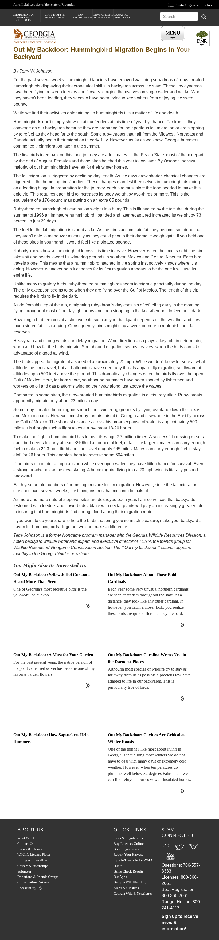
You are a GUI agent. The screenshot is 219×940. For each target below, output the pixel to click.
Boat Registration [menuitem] (126, 849)
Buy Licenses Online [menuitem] (129, 844)
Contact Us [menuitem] (25, 844)
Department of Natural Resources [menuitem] (23, 17)
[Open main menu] (173, 33)
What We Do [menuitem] (26, 838)
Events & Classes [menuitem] (29, 849)
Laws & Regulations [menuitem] (128, 838)
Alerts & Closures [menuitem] (126, 888)
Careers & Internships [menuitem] (32, 866)
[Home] (36, 35)
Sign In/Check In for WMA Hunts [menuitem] (133, 863)
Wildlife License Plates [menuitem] (33, 855)
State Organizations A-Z (194, 5)
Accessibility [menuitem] (26, 888)
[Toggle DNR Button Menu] (202, 38)
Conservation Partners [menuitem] (33, 882)
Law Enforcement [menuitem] (82, 16)
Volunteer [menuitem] (24, 871)
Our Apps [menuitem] (120, 877)
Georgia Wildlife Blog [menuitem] (130, 882)
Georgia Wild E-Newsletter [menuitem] (133, 893)
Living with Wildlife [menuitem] (32, 860)
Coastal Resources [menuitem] (122, 16)
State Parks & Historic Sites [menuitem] (54, 16)
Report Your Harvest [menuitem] (128, 855)
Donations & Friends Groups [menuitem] (37, 877)
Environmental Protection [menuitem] (103, 16)
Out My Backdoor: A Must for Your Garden (53, 654)
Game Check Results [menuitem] (128, 871)
